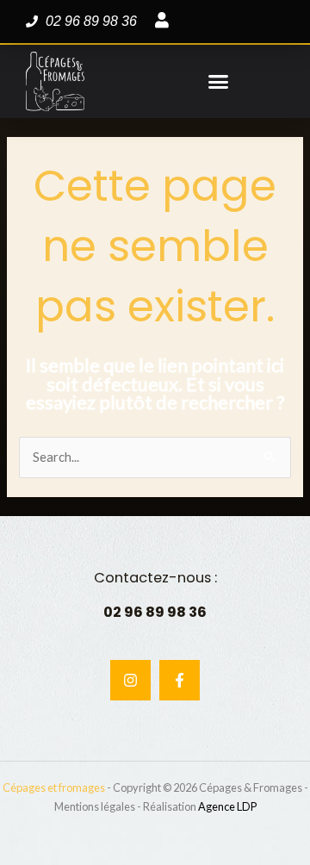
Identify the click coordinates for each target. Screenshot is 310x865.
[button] (218, 81)
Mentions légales (94, 806)
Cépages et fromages (54, 787)
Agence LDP (227, 806)
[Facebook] (179, 680)
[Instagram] (130, 680)
